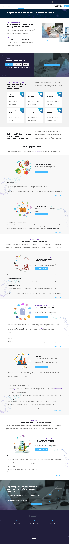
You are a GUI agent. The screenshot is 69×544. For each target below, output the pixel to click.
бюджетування (37, 373)
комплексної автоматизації (50, 311)
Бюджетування (43, 328)
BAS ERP (51, 342)
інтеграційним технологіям (17, 496)
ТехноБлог (41, 530)
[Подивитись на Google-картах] (35, 538)
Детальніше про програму (42, 171)
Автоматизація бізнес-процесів (16, 15)
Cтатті (36, 530)
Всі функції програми (58, 195)
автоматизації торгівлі (29, 274)
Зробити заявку (49, 40)
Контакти (42, 6)
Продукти (27, 530)
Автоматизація (21, 6)
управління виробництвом (15, 381)
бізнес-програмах (31, 493)
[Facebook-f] (33, 538)
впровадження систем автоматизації (13, 32)
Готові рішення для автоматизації (51, 65)
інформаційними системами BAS (56, 132)
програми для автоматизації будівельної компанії (39, 429)
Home (8, 15)
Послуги (13, 6)
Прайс (32, 530)
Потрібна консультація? (58, 5)
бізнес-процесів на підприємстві (41, 137)
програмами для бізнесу (50, 88)
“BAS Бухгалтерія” (38, 151)
